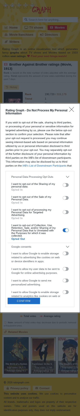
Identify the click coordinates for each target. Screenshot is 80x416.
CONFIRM (24, 301)
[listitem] (40, 177)
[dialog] (40, 208)
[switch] (66, 185)
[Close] (72, 110)
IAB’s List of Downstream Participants (44, 165)
